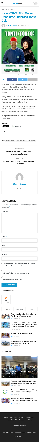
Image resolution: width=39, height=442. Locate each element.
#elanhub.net (10, 140)
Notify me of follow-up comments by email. (16, 273)
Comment (5, 211)
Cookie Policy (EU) (12, 420)
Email (4, 246)
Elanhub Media (32, 432)
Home (3, 9)
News (8, 9)
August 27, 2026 (8, 376)
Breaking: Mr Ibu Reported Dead (21, 333)
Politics (13, 9)
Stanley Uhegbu (12, 25)
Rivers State (21, 140)
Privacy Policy (29, 417)
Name (4, 236)
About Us (13, 417)
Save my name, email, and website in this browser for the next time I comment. (20, 265)
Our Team (20, 417)
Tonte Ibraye (31, 140)
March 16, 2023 (25, 25)
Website (4, 254)
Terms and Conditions (25, 420)
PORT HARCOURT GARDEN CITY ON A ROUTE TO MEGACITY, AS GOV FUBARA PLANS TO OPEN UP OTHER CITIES (24, 325)
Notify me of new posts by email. (12, 279)
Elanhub (9, 432)
